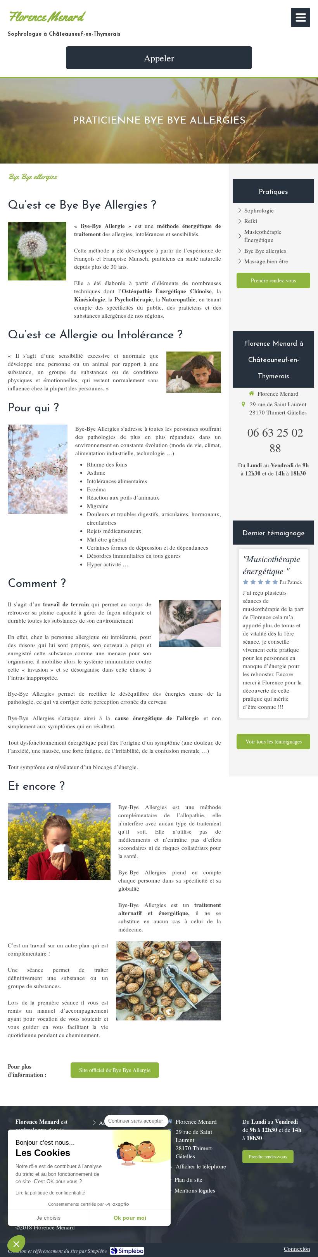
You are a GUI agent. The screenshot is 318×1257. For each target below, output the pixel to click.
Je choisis (48, 1218)
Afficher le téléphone (201, 1166)
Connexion (297, 1248)
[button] (16, 1243)
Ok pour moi (130, 1218)
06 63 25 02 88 (275, 439)
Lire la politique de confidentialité (50, 1193)
